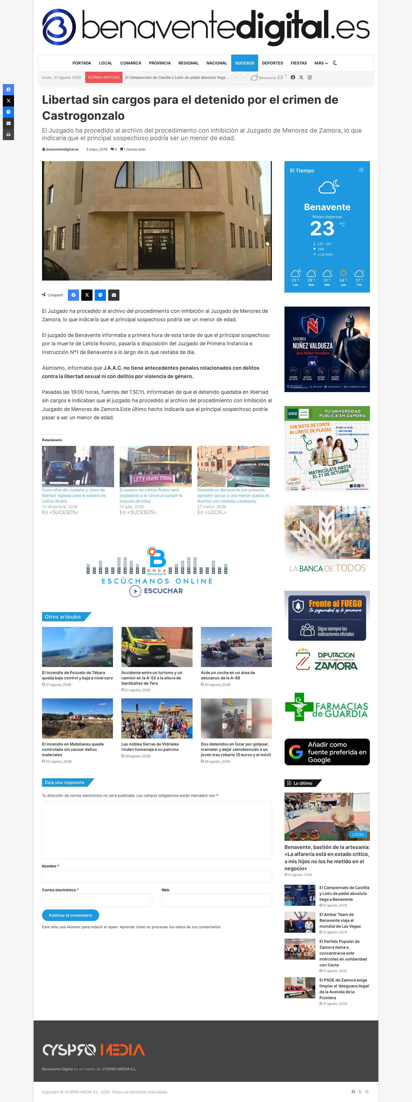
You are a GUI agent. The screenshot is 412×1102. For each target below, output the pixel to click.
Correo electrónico (60, 890)
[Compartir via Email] (113, 295)
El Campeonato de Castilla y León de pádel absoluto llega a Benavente (344, 893)
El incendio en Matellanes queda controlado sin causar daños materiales (73, 749)
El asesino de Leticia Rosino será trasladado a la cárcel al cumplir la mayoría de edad (151, 495)
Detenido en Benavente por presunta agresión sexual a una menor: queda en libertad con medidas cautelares (233, 495)
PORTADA (82, 63)
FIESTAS (299, 63)
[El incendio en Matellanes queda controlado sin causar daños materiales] (77, 718)
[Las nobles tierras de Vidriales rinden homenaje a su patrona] (156, 718)
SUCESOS (244, 63)
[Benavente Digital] (206, 27)
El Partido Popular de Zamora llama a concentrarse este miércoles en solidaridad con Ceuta (343, 953)
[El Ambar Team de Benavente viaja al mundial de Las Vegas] (299, 922)
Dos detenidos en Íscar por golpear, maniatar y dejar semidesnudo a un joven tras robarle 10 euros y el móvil (236, 749)
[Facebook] (73, 295)
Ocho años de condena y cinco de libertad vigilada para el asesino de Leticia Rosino (74, 495)
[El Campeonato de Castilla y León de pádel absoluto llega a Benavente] (299, 895)
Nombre (50, 866)
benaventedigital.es (62, 149)
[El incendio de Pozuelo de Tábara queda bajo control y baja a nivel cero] (77, 647)
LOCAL (105, 63)
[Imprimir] (8, 134)
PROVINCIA (160, 63)
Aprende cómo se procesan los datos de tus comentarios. (170, 927)
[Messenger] (100, 295)
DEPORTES (272, 63)
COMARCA (130, 63)
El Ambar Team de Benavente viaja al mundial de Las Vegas (176, 77)
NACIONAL (217, 63)
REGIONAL (189, 63)
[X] (86, 295)
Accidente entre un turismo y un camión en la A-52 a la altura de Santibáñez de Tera (151, 678)
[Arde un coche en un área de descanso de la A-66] (236, 647)
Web (165, 890)
